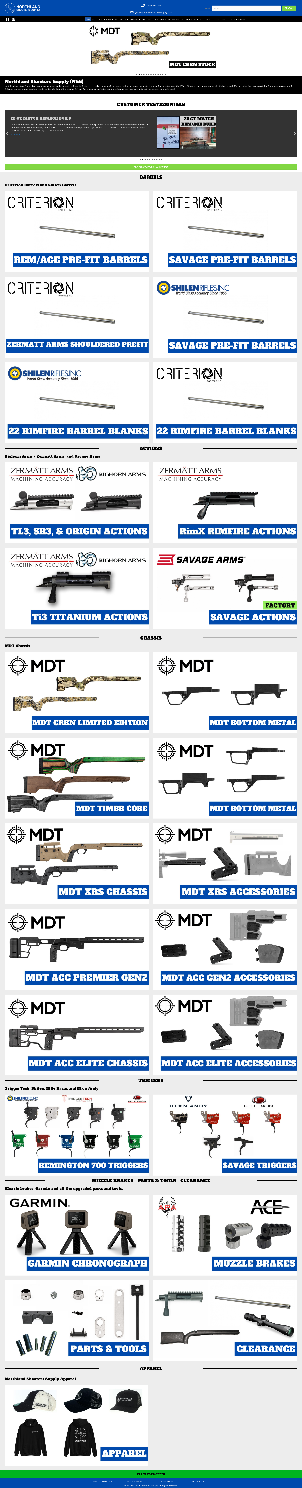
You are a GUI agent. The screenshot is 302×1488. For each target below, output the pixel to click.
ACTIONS (107, 19)
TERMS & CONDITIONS (102, 1481)
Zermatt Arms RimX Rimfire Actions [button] (153, 74)
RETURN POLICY (135, 1481)
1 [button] (140, 159)
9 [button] (159, 159)
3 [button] (145, 159)
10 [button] (161, 159)
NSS (88, 19)
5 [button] (149, 159)
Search (207, 8)
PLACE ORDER (239, 19)
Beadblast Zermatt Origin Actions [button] (151, 74)
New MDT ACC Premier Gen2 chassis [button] (155, 74)
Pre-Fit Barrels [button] (162, 74)
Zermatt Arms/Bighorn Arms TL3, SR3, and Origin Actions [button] (146, 74)
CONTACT (226, 19)
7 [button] (154, 159)
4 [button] (147, 159)
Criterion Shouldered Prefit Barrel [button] (141, 74)
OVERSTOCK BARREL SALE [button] (136, 74)
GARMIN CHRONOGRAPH (169, 19)
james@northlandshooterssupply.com (153, 12)
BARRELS (96, 19)
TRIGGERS (134, 19)
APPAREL (216, 19)
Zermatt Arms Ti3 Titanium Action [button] (160, 74)
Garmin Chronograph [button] (148, 74)
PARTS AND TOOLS (188, 19)
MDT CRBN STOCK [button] (139, 74)
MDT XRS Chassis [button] (158, 74)
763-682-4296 (154, 5)
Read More (16, 134)
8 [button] (156, 159)
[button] (289, 8)
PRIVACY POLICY (199, 1481)
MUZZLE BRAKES (149, 19)
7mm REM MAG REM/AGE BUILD (44, 118)
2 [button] (142, 159)
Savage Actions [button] (165, 74)
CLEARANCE (205, 19)
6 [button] (152, 159)
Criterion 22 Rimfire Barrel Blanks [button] (144, 74)
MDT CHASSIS (120, 19)
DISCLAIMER (167, 1481)
